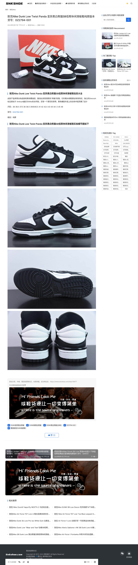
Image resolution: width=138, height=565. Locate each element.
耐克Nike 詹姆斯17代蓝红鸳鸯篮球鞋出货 (117, 96)
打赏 (86, 561)
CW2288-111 (117, 140)
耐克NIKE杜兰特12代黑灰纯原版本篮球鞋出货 (117, 107)
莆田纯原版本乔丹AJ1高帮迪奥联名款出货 (117, 118)
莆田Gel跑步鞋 (117, 166)
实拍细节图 (116, 147)
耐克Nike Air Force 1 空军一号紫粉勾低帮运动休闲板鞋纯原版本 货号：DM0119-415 (108, 70)
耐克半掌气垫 (117, 156)
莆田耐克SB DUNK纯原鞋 (107, 182)
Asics (126, 137)
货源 (126, 189)
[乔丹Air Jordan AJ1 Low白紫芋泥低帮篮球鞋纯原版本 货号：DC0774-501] (107, 35)
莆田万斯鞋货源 (127, 166)
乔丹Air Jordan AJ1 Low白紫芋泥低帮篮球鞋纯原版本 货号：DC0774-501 (122, 35)
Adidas (107, 137)
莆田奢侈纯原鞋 (117, 169)
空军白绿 (106, 153)
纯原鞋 (126, 153)
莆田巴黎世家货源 (117, 173)
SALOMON (126, 143)
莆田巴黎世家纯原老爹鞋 (127, 169)
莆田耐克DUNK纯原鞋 (18, 428)
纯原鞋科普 (71, 3)
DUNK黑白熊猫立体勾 (53, 425)
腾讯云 (40, 556)
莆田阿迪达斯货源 (117, 189)
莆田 (126, 156)
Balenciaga (106, 140)
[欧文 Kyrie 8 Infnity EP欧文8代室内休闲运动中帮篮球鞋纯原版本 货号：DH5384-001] (107, 46)
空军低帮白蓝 (117, 150)
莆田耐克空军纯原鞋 (107, 186)
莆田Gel (126, 163)
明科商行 (47, 554)
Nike (116, 143)
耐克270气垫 (107, 156)
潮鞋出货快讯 (84, 3)
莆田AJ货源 (116, 163)
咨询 (94, 3)
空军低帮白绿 (107, 150)
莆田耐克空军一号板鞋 (127, 182)
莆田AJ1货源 (117, 159)
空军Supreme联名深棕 (127, 147)
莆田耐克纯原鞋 (117, 186)
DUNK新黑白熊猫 (35, 425)
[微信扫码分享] (19, 562)
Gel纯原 (126, 140)
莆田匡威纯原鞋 (107, 169)
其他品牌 (106, 147)
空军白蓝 (116, 153)
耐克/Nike (31, 25)
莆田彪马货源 (127, 173)
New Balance (107, 143)
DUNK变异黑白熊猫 (17, 425)
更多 (128, 80)
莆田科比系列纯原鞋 (117, 179)
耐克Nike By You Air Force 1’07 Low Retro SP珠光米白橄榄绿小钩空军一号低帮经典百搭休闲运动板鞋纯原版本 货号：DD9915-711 (124, 70)
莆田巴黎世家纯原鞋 (107, 173)
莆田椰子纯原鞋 (127, 176)
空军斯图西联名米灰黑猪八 (127, 150)
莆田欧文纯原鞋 (107, 179)
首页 (30, 3)
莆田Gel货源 (107, 166)
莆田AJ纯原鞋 (107, 163)
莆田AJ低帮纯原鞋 (127, 159)
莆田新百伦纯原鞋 (107, 176)
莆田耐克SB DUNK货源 (117, 182)
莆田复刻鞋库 (41, 3)
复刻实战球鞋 (56, 3)
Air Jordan (116, 137)
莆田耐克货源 (127, 186)
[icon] (122, 553)
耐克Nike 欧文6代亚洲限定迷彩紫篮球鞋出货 (117, 85)
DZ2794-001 (18, 112)
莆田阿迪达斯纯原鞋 (107, 189)
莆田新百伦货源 (117, 176)
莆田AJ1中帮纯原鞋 (107, 159)
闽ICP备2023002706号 (34, 558)
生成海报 (13, 562)
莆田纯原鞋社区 (31, 551)
